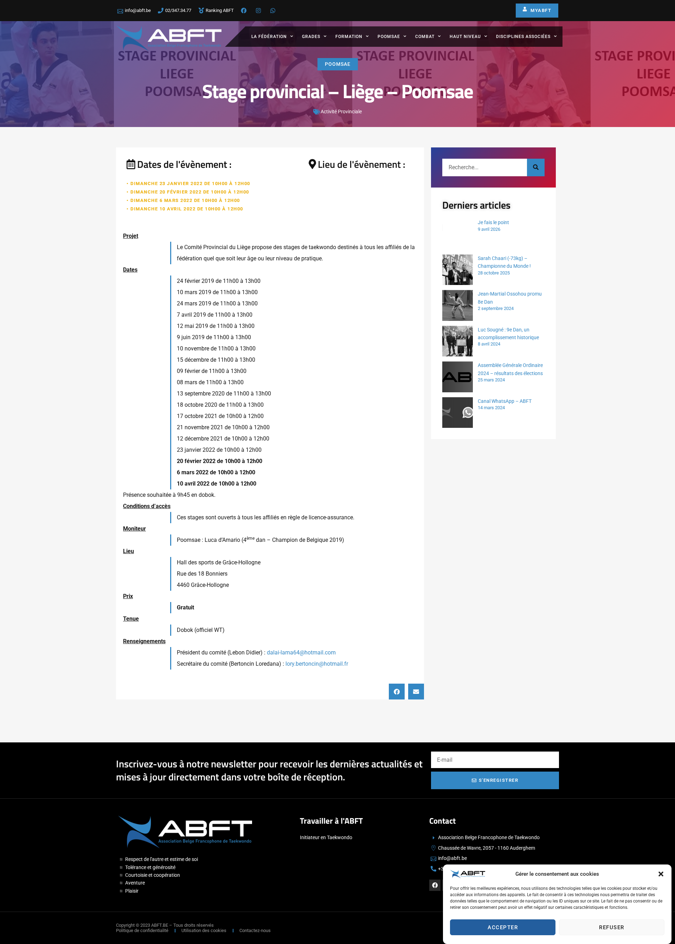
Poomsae (389, 36)
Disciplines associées (523, 36)
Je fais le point (493, 222)
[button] (660, 874)
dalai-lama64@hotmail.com (301, 652)
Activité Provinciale (341, 111)
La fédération (269, 36)
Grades (311, 36)
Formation (348, 36)
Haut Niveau (465, 36)
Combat (425, 36)
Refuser (611, 927)
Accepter (503, 927)
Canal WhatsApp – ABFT (505, 401)
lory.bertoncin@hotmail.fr (316, 663)
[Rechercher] (536, 167)
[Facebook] (435, 885)
